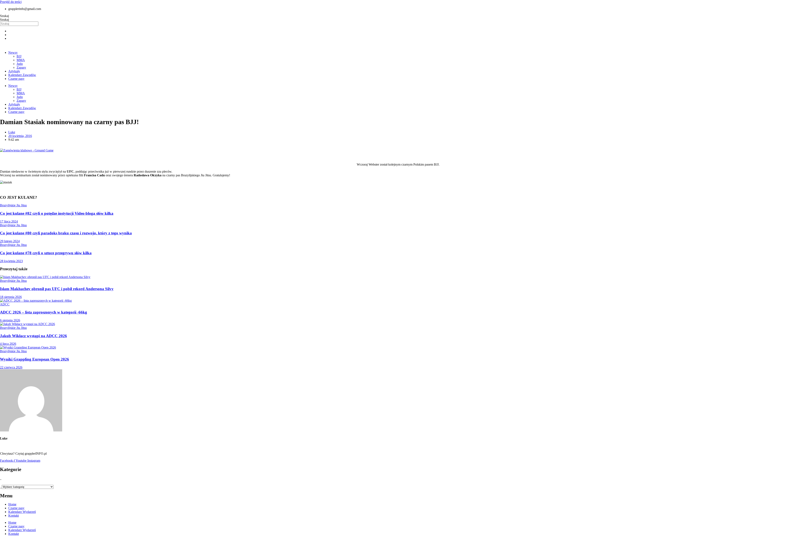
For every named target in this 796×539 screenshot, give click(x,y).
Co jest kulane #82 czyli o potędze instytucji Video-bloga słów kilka (56, 213)
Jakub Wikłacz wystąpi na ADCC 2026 (33, 336)
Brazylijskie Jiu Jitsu (13, 205)
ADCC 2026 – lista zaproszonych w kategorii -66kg (43, 312)
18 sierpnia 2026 (11, 297)
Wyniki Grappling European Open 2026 (34, 359)
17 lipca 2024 (9, 221)
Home (12, 504)
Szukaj (4, 16)
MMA (21, 60)
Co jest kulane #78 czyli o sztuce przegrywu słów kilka (46, 253)
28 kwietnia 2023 (11, 261)
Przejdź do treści (11, 2)
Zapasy (21, 67)
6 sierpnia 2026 (10, 320)
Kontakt (13, 515)
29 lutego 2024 (10, 241)
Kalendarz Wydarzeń (22, 512)
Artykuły (14, 71)
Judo (20, 63)
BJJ (19, 56)
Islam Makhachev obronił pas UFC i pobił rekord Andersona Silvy (57, 289)
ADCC (5, 304)
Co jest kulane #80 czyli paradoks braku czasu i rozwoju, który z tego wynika (66, 233)
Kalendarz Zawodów (22, 75)
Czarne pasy (16, 78)
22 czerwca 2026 (11, 367)
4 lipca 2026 (8, 343)
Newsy (13, 52)
